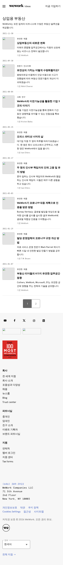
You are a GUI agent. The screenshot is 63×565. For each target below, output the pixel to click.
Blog (4, 397)
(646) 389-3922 (13, 484)
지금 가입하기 (53, 6)
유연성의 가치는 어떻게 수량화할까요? (38, 70)
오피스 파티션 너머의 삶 (30, 136)
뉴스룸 (6, 393)
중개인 (6, 416)
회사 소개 (7, 380)
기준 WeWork (22, 223)
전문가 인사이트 (24, 66)
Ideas (27, 6)
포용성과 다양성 (11, 384)
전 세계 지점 (9, 376)
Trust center (9, 402)
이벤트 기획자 (10, 429)
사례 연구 (21, 97)
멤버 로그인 (8, 452)
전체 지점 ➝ (8, 554)
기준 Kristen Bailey (25, 122)
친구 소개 (7, 425)
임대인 (6, 420)
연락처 (6, 448)
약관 (22, 507)
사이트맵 (39, 511)
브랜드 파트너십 (11, 433)
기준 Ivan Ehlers (23, 153)
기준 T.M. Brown (23, 259)
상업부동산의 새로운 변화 (31, 43)
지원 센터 (7, 457)
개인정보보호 (9, 507)
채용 (4, 389)
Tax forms (7, 461)
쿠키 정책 (33, 507)
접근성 (27, 511)
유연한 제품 (22, 39)
